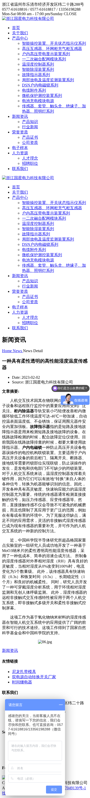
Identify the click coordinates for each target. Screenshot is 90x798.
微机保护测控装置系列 (42, 95)
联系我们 (20, 169)
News (18, 351)
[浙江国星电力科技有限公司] (28, 18)
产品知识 (30, 122)
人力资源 (20, 153)
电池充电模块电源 (38, 101)
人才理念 (30, 158)
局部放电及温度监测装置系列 (48, 80)
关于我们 (20, 33)
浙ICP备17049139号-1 (67, 788)
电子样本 (20, 148)
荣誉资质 (20, 132)
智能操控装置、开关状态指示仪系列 (54, 43)
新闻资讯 (20, 116)
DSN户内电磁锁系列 (40, 85)
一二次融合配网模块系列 (44, 59)
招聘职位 (30, 163)
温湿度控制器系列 (38, 64)
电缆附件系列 (34, 90)
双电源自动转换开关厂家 (34, 677)
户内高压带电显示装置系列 (46, 54)
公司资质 (30, 142)
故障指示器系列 (36, 75)
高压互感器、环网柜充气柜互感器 (52, 48)
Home (7, 351)
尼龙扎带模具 (24, 672)
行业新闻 (30, 127)
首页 (16, 28)
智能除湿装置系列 (38, 69)
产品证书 (30, 137)
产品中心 (20, 38)
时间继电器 (22, 682)
